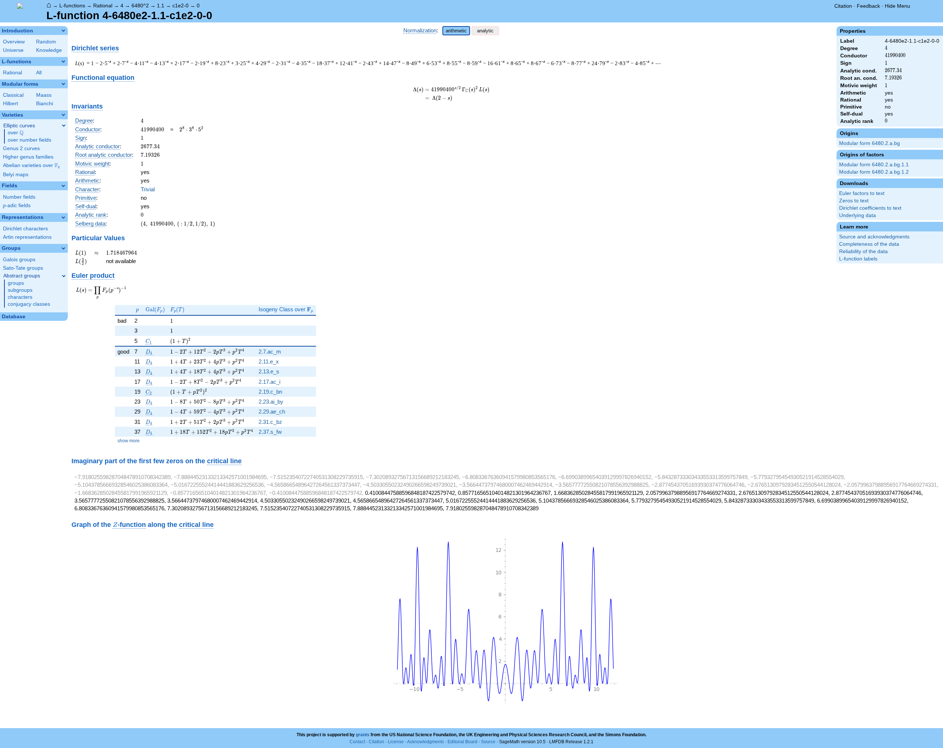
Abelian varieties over (31, 165)
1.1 (160, 5)
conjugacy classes (29, 304)
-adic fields (17, 205)
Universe (13, 50)
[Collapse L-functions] (63, 61)
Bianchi (44, 103)
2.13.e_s (269, 371)
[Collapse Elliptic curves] (64, 125)
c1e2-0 (180, 5)
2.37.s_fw (270, 432)
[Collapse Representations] (63, 217)
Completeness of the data (869, 244)
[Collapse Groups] (63, 248)
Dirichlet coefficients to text (870, 208)
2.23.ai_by (271, 401)
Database (13, 316)
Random (46, 42)
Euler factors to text (861, 193)
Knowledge (49, 50)
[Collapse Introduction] (63, 30)
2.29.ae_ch (272, 411)
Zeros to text (854, 200)
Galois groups (19, 259)
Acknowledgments (425, 741)
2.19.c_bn (270, 392)
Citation (843, 6)
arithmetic (456, 30)
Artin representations (27, 237)
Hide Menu (897, 6)
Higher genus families (28, 157)
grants (362, 734)
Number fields (19, 197)
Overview (14, 42)
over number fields (29, 140)
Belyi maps (15, 174)
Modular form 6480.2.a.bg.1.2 (874, 172)
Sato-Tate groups (23, 268)
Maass (44, 95)
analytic (485, 30)
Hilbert (10, 103)
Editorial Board (462, 741)
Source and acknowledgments (874, 237)
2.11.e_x (269, 361)
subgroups (20, 290)
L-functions (72, 5)
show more (129, 440)
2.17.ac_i (269, 382)
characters (20, 297)
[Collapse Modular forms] (63, 84)
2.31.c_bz (270, 422)
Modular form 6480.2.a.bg (869, 143)
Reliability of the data (863, 251)
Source (488, 741)
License (396, 741)
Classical (13, 95)
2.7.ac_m (270, 351)
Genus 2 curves (21, 148)
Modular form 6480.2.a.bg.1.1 (874, 164)
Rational (102, 5)
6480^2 (140, 5)
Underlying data (857, 215)
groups (16, 283)
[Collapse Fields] (63, 186)
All (39, 72)
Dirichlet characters (25, 228)
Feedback (868, 6)
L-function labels (858, 259)
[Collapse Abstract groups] (64, 276)
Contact (357, 741)
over (16, 133)
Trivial (148, 189)
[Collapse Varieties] (63, 115)
